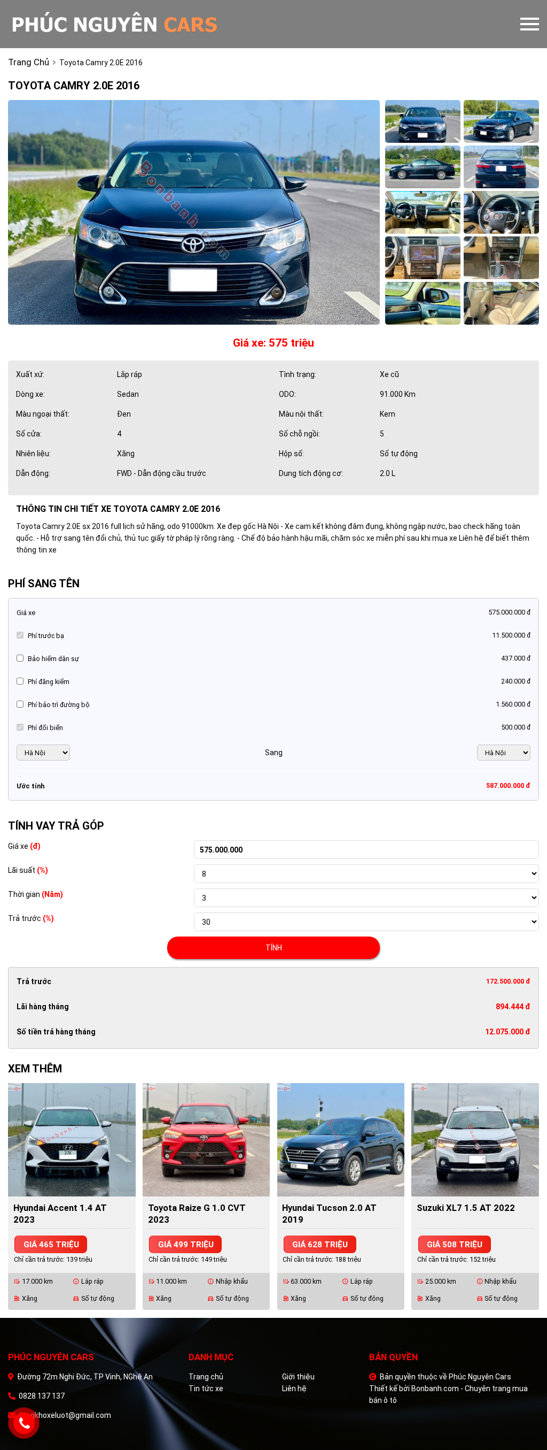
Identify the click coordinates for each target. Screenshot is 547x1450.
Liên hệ (294, 1388)
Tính (273, 947)
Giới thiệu (298, 1376)
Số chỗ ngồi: (299, 433)
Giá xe (26, 613)
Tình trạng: (297, 374)
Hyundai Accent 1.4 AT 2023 (60, 1213)
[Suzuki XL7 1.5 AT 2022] (475, 1139)
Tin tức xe (206, 1388)
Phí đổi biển (45, 728)
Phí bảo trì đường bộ (59, 705)
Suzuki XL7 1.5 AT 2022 (466, 1207)
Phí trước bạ (46, 636)
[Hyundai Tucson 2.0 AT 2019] (341, 1139)
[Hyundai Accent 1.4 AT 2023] (72, 1139)
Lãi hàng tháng (43, 1006)
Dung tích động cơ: (311, 473)
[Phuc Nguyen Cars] (155, 24)
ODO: (287, 394)
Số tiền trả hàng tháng (56, 1031)
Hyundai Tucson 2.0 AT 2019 (329, 1213)
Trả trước (31, 918)
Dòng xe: (30, 394)
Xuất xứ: (30, 374)
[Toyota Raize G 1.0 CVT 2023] (206, 1139)
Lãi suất (28, 870)
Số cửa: (29, 433)
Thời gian (35, 894)
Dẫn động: (33, 473)
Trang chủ (206, 1376)
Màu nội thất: (301, 414)
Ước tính (30, 786)
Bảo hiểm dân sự (53, 659)
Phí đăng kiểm (48, 682)
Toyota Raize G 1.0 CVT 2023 (197, 1213)
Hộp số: (291, 453)
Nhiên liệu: (33, 453)
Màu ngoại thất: (42, 414)
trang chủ (28, 62)
